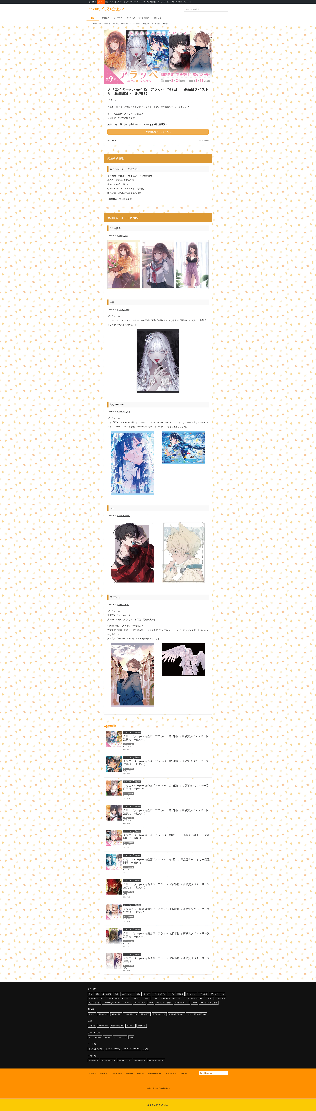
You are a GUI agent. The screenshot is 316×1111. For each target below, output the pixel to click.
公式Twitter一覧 (139, 1060)
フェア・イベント (128, 994)
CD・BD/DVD (106, 994)
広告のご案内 (116, 1073)
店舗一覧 (92, 1026)
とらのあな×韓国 (113, 998)
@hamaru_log (123, 411)
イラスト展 (145, 2)
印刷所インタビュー (181, 1003)
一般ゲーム (136, 998)
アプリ (155, 998)
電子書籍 (153, 2)
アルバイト (187, 2)
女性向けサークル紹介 (96, 998)
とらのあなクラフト (95, 1049)
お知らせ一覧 (93, 1060)
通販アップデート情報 (164, 1003)
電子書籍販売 (144, 1014)
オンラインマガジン (108, 1060)
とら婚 (126, 2)
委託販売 (92, 1073)
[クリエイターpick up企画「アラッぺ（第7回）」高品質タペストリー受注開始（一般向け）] (114, 862)
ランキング (118, 18)
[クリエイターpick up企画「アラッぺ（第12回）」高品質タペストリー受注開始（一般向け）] (114, 764)
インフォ (101, 2)
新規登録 (107, 1037)
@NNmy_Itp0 (123, 604)
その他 (171, 994)
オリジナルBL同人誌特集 (209, 1003)
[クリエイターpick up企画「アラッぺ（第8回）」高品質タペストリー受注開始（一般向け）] (114, 838)
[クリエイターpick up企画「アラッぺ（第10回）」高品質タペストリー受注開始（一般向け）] (114, 813)
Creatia (194, 1003)
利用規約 (140, 1073)
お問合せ (183, 1073)
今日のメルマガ (140, 1003)
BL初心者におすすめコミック (171, 998)
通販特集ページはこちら (159, 132)
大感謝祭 (209, 998)
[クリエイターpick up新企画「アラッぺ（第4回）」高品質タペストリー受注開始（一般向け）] (114, 936)
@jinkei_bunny (123, 309)
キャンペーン (191, 994)
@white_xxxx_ (123, 515)
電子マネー (130, 1026)
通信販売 (147, 994)
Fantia (151, 1003)
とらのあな (92, 2)
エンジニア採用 (177, 2)
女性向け (105, 18)
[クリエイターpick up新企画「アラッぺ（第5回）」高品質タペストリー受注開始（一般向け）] (114, 911)
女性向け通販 (116, 1014)
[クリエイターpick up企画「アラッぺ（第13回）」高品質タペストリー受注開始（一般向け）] (114, 739)
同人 (90, 994)
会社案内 (103, 1073)
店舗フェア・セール (217, 994)
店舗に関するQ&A (117, 1026)
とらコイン (118, 2)
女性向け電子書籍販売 (176, 1014)
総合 (92, 18)
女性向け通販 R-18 (130, 1014)
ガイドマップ (171, 1073)
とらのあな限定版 (159, 994)
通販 (106, 2)
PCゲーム (125, 998)
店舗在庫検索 (103, 1026)
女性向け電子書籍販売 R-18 (197, 1014)
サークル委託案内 (95, 1037)
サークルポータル (164, 2)
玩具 (116, 994)
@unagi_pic (122, 235)
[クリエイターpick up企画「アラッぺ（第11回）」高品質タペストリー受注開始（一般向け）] (114, 788)
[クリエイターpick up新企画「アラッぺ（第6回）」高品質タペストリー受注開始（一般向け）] (114, 887)
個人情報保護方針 (155, 1073)
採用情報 (129, 1073)
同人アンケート (94, 1003)
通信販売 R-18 (103, 1014)
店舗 (111, 2)
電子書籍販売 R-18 (159, 1014)
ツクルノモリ (220, 998)
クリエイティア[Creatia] (131, 1049)
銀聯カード (141, 1026)
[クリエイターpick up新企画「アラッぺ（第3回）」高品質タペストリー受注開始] (114, 961)
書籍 (97, 994)
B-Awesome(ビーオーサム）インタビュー (117, 1003)
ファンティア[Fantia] (113, 1049)
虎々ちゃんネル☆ (124, 1060)
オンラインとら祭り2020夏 (193, 998)
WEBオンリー (134, 2)
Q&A (131, 1037)
